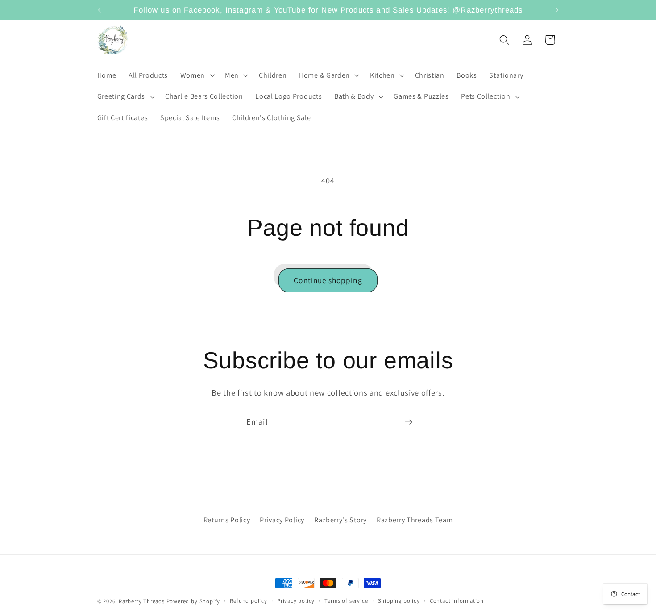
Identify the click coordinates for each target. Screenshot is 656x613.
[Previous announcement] (99, 10)
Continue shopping (328, 280)
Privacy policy (296, 601)
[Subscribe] (408, 422)
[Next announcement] (557, 10)
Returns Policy (226, 520)
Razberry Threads (142, 601)
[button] (196, 75)
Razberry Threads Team (415, 520)
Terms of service (346, 601)
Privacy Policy (282, 520)
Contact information (457, 601)
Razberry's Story (340, 520)
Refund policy (248, 601)
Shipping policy (399, 601)
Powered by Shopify (193, 601)
